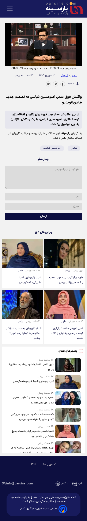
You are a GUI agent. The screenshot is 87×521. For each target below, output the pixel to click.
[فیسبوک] (62, 83)
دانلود (71, 84)
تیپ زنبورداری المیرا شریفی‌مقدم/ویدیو (30, 280)
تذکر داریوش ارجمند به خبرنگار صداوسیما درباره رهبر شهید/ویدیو (24, 333)
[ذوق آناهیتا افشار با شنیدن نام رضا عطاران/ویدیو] (68, 365)
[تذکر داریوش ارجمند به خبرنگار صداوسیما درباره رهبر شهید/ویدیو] (22, 304)
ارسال (43, 216)
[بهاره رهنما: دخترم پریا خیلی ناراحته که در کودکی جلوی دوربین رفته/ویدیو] (68, 448)
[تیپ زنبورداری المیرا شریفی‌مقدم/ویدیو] (22, 253)
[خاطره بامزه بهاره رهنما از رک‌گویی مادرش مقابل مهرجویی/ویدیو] (68, 398)
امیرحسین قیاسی (52, 148)
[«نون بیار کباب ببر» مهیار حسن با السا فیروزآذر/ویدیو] (64, 253)
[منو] (10, 9)
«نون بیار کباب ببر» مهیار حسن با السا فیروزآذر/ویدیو (66, 280)
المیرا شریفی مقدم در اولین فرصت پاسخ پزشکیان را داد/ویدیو (67, 333)
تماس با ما (49, 464)
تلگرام (64, 484)
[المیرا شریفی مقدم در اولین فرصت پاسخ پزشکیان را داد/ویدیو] (64, 304)
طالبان (74, 148)
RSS (33, 464)
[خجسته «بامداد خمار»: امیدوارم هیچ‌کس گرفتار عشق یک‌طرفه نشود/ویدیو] (68, 415)
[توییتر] (48, 83)
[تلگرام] (55, 83)
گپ (80, 484)
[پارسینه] (62, 9)
